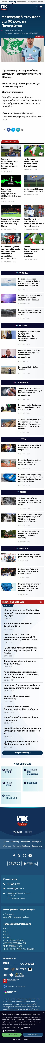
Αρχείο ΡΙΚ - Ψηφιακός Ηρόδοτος (16, 917)
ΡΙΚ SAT (6, 937)
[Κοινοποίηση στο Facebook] (9, 130)
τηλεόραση (21, 2)
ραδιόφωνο (32, 2)
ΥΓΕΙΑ (23, 439)
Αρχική (6, 842)
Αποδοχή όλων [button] (11, 1034)
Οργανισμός (37, 846)
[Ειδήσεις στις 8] (11, 772)
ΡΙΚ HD (6, 934)
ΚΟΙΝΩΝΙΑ (23, 273)
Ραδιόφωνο (37, 842)
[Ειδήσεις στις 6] (11, 785)
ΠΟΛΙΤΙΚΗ (23, 326)
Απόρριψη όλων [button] (33, 1034)
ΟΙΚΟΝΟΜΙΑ (23, 383)
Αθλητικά (7, 846)
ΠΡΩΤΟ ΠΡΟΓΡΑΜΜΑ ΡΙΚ (13, 940)
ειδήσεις (12, 2)
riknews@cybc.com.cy (15, 889)
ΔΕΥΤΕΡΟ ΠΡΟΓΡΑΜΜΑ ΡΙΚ (14, 943)
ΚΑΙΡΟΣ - (6, 667)
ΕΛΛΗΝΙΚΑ (17, 832)
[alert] (22, 1027)
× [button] (43, 1012)
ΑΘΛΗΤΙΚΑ (39, 37)
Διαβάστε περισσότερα (29, 1024)
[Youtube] (30, 856)
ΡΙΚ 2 (5, 931)
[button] (2, 1027)
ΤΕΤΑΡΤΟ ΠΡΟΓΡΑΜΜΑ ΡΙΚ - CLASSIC (19, 949)
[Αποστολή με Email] (18, 130)
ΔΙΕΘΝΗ (23, 492)
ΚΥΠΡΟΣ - (6, 629)
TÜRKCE (28, 832)
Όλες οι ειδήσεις (22, 753)
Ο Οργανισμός (8, 914)
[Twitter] (19, 856)
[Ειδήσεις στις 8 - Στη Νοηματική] (32, 772)
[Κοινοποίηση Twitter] (13, 130)
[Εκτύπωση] (22, 129)
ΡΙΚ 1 (5, 929)
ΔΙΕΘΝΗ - (6, 618)
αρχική (4, 2)
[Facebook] (14, 856)
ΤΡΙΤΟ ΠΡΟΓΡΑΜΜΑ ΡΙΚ (13, 946)
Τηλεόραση (25, 842)
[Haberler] (32, 785)
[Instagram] (24, 856)
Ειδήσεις (15, 842)
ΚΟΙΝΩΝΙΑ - (7, 680)
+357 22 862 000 (13, 884)
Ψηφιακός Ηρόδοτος (21, 846)
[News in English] (11, 798)
